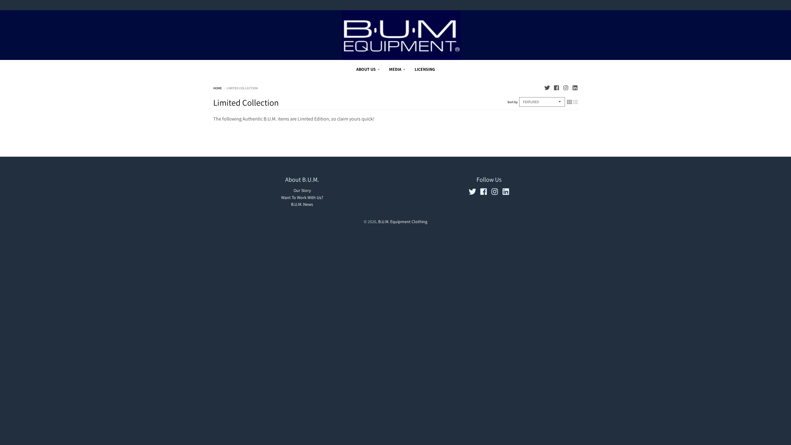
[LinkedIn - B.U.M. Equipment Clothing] (575, 88)
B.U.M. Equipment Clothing (402, 221)
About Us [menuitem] (366, 69)
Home (217, 88)
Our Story (302, 190)
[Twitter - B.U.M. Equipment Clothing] (547, 88)
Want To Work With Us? (302, 197)
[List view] (575, 102)
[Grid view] (569, 102)
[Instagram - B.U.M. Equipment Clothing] (566, 88)
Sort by (512, 102)
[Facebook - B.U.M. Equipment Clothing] (556, 88)
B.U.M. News (302, 204)
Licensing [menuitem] (425, 69)
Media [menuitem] (395, 69)
